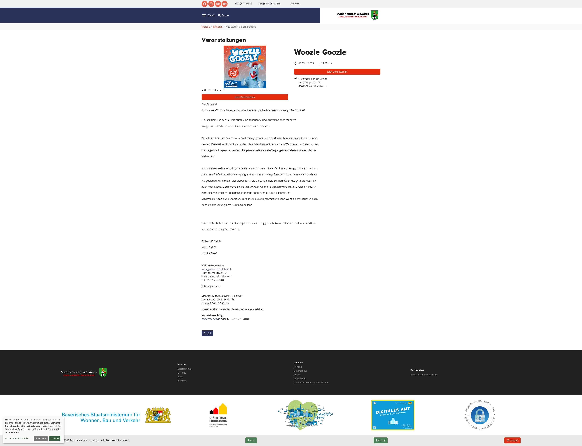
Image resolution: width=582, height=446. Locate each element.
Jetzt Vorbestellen (245, 97)
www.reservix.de (211, 319)
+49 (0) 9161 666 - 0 (243, 3)
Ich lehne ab (41, 438)
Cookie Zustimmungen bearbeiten (311, 382)
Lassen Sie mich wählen (17, 438)
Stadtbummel (184, 368)
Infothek (182, 380)
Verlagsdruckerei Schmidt (216, 269)
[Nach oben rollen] (575, 439)
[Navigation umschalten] (204, 15)
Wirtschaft (512, 440)
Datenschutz (300, 370)
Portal (251, 440)
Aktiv (180, 376)
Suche (297, 374)
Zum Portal (295, 3)
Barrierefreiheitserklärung (423, 374)
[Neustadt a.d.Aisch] (357, 15)
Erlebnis (182, 372)
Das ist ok (55, 438)
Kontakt (298, 366)
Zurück (207, 333)
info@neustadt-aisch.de (269, 3)
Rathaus (380, 440)
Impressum (300, 378)
